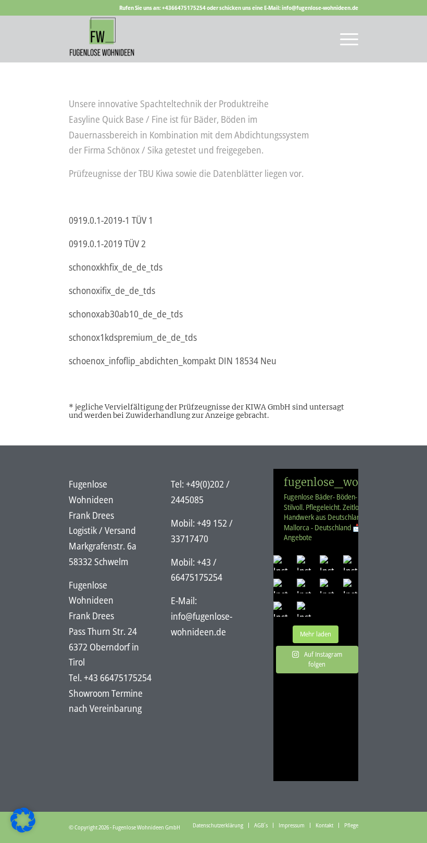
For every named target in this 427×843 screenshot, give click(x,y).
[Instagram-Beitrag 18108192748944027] (327, 586)
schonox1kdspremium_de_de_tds (133, 337)
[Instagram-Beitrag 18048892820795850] (350, 562)
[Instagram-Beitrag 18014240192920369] (327, 562)
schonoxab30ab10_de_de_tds (126, 314)
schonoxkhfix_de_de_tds (115, 267)
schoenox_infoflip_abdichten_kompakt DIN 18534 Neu (173, 360)
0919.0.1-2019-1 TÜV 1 (111, 220)
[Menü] (344, 39)
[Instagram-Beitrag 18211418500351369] (304, 562)
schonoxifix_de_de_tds (112, 290)
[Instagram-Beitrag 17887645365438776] (280, 562)
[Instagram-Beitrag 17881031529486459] (280, 586)
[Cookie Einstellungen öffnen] (22, 829)
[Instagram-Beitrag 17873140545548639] (350, 586)
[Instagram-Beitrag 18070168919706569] (304, 609)
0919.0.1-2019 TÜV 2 (107, 243)
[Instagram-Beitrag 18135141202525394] (280, 609)
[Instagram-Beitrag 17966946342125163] (304, 586)
